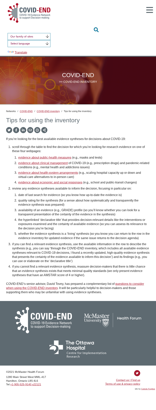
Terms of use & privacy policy (122, 383)
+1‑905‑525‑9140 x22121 (25, 384)
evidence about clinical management (43, 163)
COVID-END (26, 111)
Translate (21, 52)
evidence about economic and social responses (50, 182)
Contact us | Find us (128, 380)
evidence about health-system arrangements (48, 172)
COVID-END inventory (48, 111)
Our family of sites (21, 36)
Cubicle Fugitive (148, 389)
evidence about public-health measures (44, 157)
